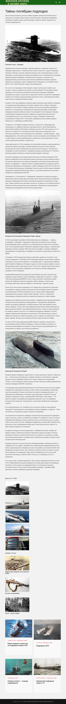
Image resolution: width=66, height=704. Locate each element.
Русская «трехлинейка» (12, 593)
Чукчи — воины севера (12, 613)
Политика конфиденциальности (45, 701)
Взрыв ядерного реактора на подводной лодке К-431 (18, 644)
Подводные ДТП (42, 646)
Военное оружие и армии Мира (31, 701)
